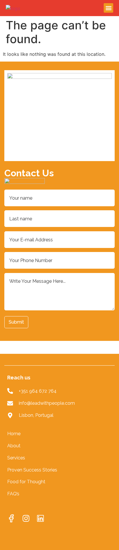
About (14, 445)
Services (16, 458)
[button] (108, 8)
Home (14, 433)
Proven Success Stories (32, 470)
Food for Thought (26, 481)
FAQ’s (13, 493)
